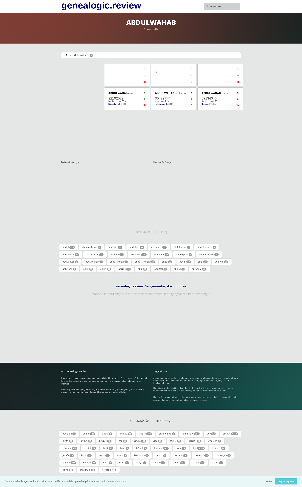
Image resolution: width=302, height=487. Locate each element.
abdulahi (136, 247)
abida (105, 268)
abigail (124, 268)
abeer (185, 261)
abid (87, 268)
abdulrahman (208, 254)
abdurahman (118, 261)
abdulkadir (70, 254)
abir (142, 268)
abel (202, 261)
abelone (221, 261)
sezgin (198, 462)
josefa (68, 455)
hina (124, 448)
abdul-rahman (91, 247)
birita (67, 440)
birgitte (230, 433)
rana (123, 462)
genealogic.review (101, 5)
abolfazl (160, 268)
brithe (86, 440)
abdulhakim (181, 247)
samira (178, 462)
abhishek (69, 268)
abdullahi (161, 254)
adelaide (69, 433)
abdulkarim (94, 254)
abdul (68, 247)
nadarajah (223, 455)
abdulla (117, 254)
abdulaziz (158, 247)
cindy (139, 440)
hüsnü (141, 448)
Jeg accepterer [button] (286, 481)
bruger (104, 440)
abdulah (115, 247)
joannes (218, 448)
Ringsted (205, 104)
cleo (157, 440)
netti (107, 462)
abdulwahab (94, 261)
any (211, 433)
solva (67, 469)
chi (122, 440)
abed (166, 261)
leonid (160, 455)
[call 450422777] (191, 94)
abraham (198, 268)
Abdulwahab (80, 55)
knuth (121, 455)
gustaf (89, 448)
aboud (179, 268)
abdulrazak (70, 261)
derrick (194, 440)
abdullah (138, 254)
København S (114, 104)
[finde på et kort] (144, 76)
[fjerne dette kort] (144, 82)
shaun (217, 462)
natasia (89, 462)
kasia (85, 455)
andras (125, 433)
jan (198, 448)
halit (107, 448)
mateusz (201, 455)
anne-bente (166, 433)
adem (88, 433)
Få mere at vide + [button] (116, 481)
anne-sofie (190, 433)
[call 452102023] (144, 94)
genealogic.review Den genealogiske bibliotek (151, 286)
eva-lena (214, 440)
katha (104, 455)
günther (69, 448)
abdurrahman (144, 261)
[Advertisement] (80, 110)
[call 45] (144, 70)
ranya (140, 462)
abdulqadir (183, 254)
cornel (175, 440)
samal (159, 462)
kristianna (141, 455)
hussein (161, 448)
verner (108, 469)
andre (145, 433)
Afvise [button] (269, 481)
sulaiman (87, 469)
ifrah (180, 448)
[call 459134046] (237, 94)
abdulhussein (206, 247)
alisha (106, 433)
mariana (180, 455)
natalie (69, 462)
